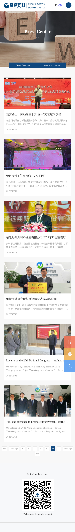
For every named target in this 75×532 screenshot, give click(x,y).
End (37, 454)
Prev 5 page (14, 449)
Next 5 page (68, 449)
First (4, 449)
